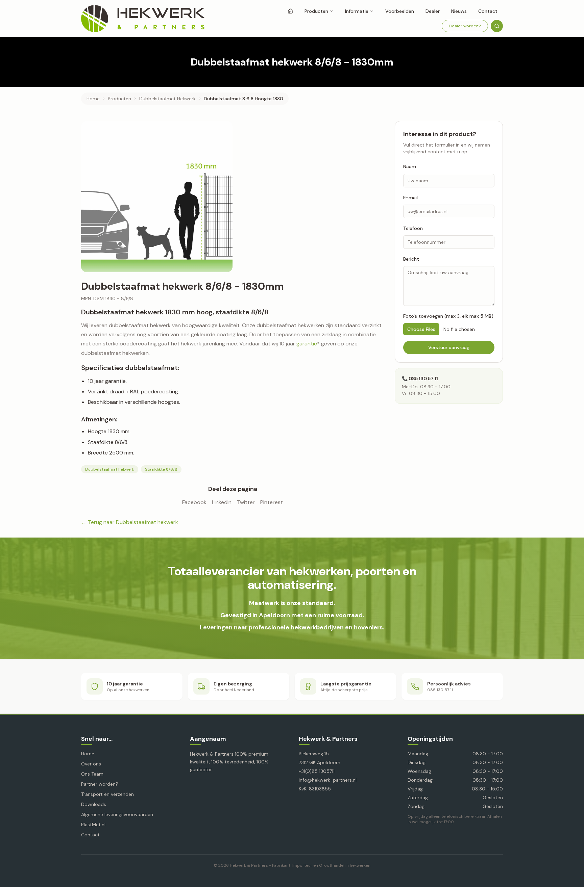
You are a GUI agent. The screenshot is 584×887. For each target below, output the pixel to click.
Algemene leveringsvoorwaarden (117, 814)
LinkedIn (222, 502)
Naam (409, 166)
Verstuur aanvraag (448, 347)
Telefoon (413, 228)
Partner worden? (99, 784)
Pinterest (271, 502)
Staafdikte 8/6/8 (161, 469)
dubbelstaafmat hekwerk (167, 99)
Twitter (246, 502)
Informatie (356, 11)
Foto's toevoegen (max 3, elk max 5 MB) (448, 316)
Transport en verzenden (107, 794)
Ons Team (92, 774)
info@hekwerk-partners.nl (328, 780)
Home (93, 99)
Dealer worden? (465, 26)
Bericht (411, 259)
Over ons (91, 764)
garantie (306, 343)
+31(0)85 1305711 (317, 771)
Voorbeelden (399, 11)
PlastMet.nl (93, 824)
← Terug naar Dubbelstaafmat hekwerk (129, 522)
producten (119, 99)
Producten (316, 11)
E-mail (410, 197)
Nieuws (459, 11)
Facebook (194, 502)
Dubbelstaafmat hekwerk (109, 469)
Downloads (93, 804)
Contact (487, 11)
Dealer (432, 11)
